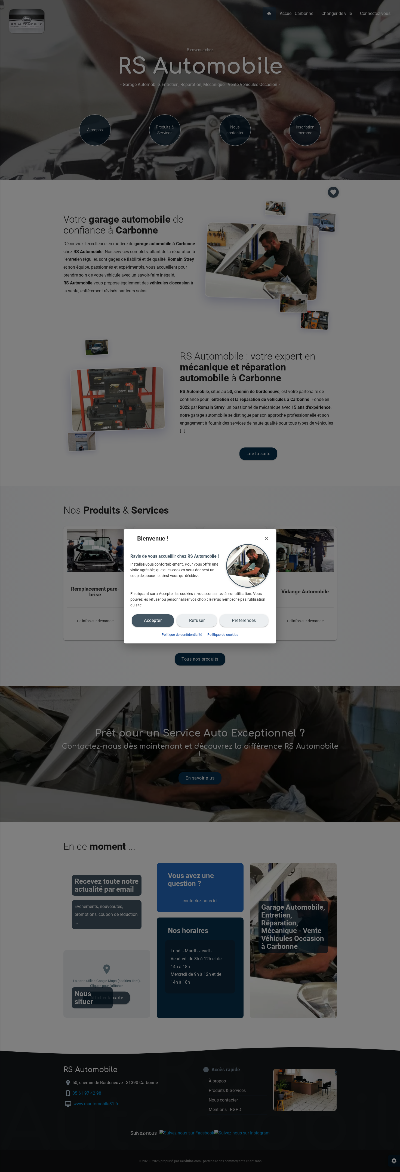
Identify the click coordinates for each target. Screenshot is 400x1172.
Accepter (153, 620)
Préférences (244, 620)
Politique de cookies (222, 635)
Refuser (197, 620)
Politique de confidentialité (182, 635)
